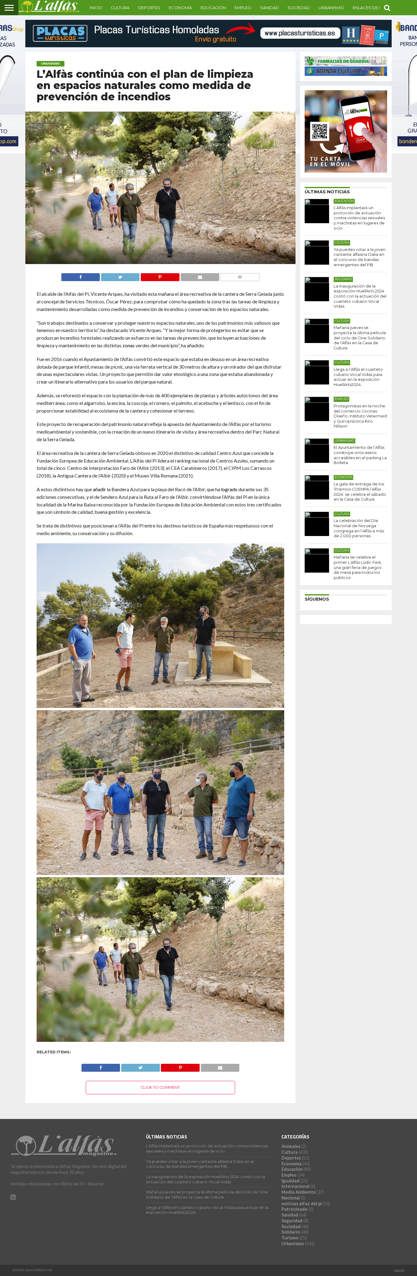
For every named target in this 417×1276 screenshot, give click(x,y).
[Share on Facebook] (80, 275)
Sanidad (269, 7)
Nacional (290, 1197)
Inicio (96, 7)
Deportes (149, 7)
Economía (180, 7)
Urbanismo (331, 7)
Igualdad (290, 1180)
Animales (290, 1146)
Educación (213, 7)
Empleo (243, 7)
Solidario (290, 1232)
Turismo (290, 1237)
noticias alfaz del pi (301, 1203)
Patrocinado (294, 1209)
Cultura (120, 7)
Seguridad (292, 1220)
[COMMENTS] (239, 275)
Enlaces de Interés (374, 7)
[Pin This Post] (159, 275)
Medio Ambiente (298, 1192)
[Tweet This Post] (120, 275)
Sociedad (299, 7)
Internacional (295, 1186)
